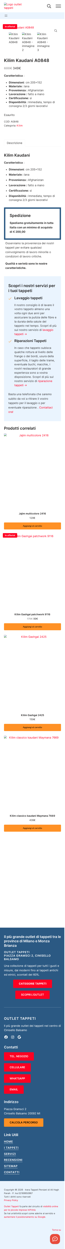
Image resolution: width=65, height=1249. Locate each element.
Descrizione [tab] (14, 143)
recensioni (13, 1160)
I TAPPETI (11, 1147)
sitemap (11, 1166)
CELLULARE (17, 1067)
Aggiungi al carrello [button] (32, 525)
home (8, 1141)
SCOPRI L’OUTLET (32, 994)
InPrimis (32, 1210)
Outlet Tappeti (11, 1206)
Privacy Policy (11, 1200)
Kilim (20, 125)
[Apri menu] (6, 16)
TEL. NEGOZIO (19, 1056)
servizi (10, 1154)
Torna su (56, 1230)
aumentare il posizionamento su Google (24, 1217)
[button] (55, 30)
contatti (12, 1172)
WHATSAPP (17, 1078)
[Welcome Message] (55, 1239)
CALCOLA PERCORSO (24, 1122)
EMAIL (14, 1089)
